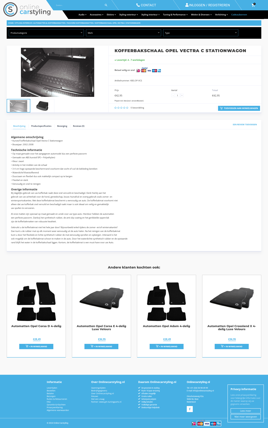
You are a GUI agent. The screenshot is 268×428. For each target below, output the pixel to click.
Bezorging (62, 126)
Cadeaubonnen (239, 14)
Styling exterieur (127, 14)
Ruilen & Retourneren (57, 399)
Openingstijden (98, 387)
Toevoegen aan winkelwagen (240, 108)
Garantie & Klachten (56, 404)
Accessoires (95, 14)
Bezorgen (51, 396)
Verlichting (220, 14)
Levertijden (52, 387)
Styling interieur (149, 14)
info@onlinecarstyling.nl (203, 391)
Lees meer (245, 410)
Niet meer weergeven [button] (245, 416)
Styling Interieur (23, 23)
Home (11, 23)
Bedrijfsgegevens (99, 390)
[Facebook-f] (190, 409)
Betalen (50, 393)
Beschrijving (19, 126)
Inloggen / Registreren (209, 5)
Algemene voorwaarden (58, 410)
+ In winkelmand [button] (37, 346)
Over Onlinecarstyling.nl (102, 393)
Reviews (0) (78, 126)
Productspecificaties (41, 126)
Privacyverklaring (55, 407)
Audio (81, 14)
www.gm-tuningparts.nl (110, 401)
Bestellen (51, 390)
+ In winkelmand (102, 346)
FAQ (49, 401)
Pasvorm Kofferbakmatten (80, 23)
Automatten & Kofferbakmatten (49, 23)
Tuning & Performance (174, 14)
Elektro (110, 14)
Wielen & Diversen (200, 14)
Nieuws (94, 396)
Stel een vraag (97, 399)
